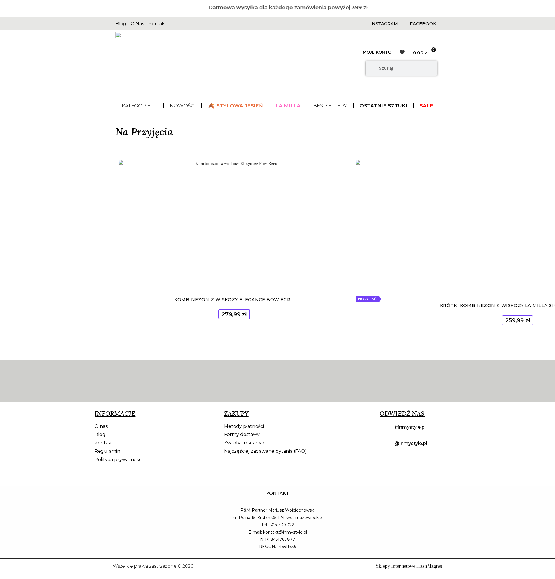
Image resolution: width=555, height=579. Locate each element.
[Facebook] (404, 23)
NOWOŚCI (183, 106)
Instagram (384, 23)
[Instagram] (364, 23)
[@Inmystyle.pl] (385, 444)
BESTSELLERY (330, 106)
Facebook (423, 23)
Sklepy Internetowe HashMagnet (409, 565)
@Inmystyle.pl (410, 443)
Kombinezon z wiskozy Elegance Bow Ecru (234, 299)
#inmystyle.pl (410, 427)
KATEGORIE (136, 106)
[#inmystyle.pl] (385, 427)
